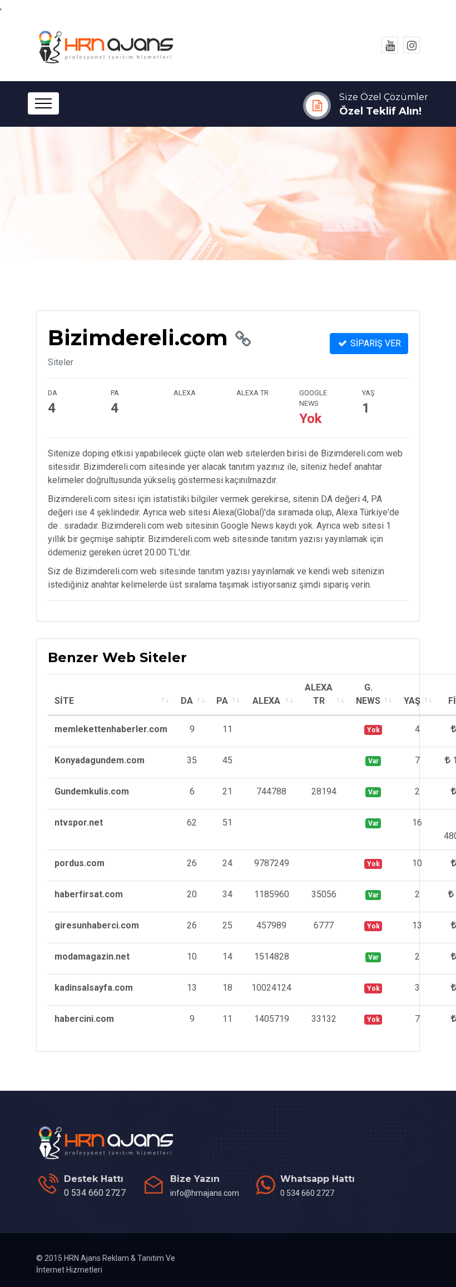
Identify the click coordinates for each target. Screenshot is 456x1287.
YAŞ (412, 700)
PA (222, 700)
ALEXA (266, 700)
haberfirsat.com (88, 894)
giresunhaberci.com (96, 925)
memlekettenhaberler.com (110, 729)
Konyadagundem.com (99, 760)
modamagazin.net (92, 956)
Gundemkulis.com (91, 791)
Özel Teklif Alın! (380, 111)
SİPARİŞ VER (374, 343)
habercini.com (84, 1018)
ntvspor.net (78, 822)
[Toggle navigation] (43, 103)
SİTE (64, 700)
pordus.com (79, 863)
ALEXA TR (319, 694)
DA (187, 700)
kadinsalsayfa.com (93, 987)
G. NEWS (368, 694)
